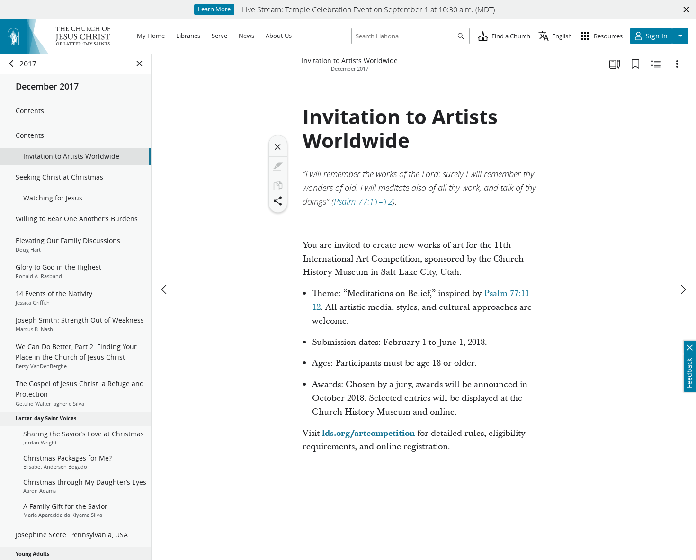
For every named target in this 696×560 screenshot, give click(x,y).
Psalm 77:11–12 (363, 201)
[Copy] (278, 185)
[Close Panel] (139, 63)
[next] (682, 289)
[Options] (677, 64)
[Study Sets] (614, 64)
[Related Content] (656, 64)
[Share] (278, 200)
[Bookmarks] (635, 64)
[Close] (278, 146)
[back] (11, 63)
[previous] (164, 289)
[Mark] (278, 166)
